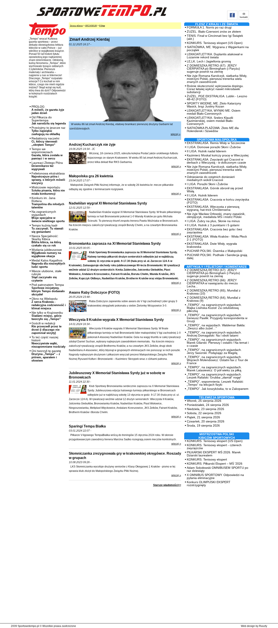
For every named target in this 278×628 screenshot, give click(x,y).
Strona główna (76, 26)
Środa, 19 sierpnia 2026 (203, 425)
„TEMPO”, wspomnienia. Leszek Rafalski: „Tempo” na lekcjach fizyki (215, 383)
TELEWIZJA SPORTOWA (217, 397)
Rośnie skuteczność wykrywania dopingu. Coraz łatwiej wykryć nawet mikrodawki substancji (215, 89)
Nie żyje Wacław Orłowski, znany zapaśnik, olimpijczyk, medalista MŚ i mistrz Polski (216, 215)
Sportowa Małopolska (217, 139)
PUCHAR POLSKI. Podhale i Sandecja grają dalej (217, 256)
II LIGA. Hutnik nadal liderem (206, 151)
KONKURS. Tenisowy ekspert (207, 459)
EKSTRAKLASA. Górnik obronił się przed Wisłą (215, 189)
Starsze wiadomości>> (167, 485)
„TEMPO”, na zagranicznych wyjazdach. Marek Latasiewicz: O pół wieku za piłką (214, 368)
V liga (102, 26)
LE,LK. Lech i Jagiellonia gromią (209, 61)
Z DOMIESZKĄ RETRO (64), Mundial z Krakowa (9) (213, 299)
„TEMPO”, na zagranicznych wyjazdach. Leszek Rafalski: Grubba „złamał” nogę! (214, 376)
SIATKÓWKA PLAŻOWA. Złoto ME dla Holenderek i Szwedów (213, 129)
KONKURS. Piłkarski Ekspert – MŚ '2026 (214, 463)
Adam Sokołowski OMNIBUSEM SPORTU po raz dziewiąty (217, 469)
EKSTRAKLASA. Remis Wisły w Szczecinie (216, 143)
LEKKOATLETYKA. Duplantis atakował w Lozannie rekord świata (215, 55)
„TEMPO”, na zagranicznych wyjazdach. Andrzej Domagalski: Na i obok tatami (214, 334)
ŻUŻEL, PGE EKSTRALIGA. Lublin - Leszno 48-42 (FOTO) (217, 97)
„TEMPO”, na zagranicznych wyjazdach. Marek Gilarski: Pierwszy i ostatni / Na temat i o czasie (218, 342)
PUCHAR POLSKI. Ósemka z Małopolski (214, 251)
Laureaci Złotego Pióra (47, 166)
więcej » (175, 134)
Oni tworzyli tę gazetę (46, 355)
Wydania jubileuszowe (46, 253)
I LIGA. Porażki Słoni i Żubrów (207, 184)
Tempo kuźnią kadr (47, 228)
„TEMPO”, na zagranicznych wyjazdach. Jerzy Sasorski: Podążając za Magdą (214, 351)
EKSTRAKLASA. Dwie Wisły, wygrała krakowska (212, 245)
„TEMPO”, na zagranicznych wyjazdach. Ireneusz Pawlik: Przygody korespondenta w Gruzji (217, 318)
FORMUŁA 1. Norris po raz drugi (209, 27)
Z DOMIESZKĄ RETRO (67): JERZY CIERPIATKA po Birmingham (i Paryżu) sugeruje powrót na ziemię (213, 68)
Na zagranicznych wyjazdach (48, 216)
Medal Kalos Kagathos (48, 263)
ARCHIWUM (91, 26)
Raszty (263, 626)
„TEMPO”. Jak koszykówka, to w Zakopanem (217, 388)
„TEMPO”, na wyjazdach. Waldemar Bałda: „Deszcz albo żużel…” (216, 326)
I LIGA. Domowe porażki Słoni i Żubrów (214, 147)
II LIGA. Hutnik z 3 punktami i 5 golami (213, 225)
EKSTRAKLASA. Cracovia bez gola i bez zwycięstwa (214, 231)
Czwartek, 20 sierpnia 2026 (205, 421)
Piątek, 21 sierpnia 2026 (203, 417)
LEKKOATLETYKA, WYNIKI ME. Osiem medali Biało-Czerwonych (213, 112)
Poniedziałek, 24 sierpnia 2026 (208, 405)
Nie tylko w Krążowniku (47, 316)
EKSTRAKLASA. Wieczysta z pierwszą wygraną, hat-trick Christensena (213, 208)
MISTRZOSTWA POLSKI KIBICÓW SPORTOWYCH (217, 435)
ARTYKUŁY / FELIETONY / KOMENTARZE (217, 266)
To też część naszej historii (48, 341)
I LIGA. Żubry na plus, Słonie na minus (213, 221)
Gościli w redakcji (46, 328)
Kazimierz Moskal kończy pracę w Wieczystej (217, 155)
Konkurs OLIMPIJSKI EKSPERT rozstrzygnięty (208, 483)
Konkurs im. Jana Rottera (47, 202)
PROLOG (47, 110)
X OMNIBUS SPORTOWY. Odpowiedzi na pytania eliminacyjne (215, 476)
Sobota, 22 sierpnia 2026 (204, 413)
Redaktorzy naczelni (45, 141)
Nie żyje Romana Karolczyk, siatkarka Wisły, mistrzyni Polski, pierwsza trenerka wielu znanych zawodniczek (217, 79)
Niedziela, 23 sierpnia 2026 (205, 409)
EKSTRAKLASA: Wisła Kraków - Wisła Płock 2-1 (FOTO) (217, 238)
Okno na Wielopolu (48, 303)
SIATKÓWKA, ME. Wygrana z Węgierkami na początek (218, 48)
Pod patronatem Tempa (48, 289)
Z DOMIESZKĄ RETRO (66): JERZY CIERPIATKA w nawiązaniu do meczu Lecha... (212, 283)
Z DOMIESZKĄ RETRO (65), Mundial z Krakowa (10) (213, 292)
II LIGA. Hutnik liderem (202, 195)
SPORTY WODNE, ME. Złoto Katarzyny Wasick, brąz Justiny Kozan (214, 105)
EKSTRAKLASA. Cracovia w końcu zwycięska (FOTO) (218, 201)
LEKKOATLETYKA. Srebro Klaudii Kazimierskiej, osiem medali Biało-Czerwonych (210, 121)
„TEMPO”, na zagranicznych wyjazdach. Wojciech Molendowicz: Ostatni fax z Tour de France (217, 360)
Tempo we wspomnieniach (47, 153)
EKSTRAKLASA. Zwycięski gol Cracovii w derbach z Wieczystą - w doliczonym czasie (216, 161)
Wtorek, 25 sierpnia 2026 (204, 400)
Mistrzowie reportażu (48, 190)
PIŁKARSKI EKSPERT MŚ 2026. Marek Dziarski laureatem (214, 453)
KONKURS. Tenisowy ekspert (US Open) (215, 43)
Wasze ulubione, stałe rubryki (46, 275)
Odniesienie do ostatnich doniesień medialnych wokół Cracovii (211, 178)
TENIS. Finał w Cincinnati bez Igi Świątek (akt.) (215, 37)
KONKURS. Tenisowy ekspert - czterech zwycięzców (214, 446)
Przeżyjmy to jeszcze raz (48, 131)
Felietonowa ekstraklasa (48, 178)
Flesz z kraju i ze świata (216, 24)
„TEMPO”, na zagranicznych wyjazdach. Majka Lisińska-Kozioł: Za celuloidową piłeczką (214, 308)
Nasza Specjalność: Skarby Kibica (46, 240)
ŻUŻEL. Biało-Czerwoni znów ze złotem (214, 31)
